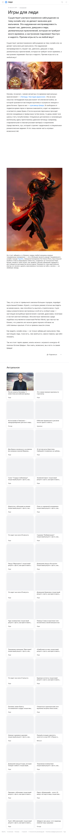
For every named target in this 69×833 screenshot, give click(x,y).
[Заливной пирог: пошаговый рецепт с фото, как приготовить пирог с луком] (48, 471)
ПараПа (20, 259)
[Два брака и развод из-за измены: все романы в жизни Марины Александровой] (20, 443)
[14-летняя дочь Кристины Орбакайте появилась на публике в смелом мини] (48, 443)
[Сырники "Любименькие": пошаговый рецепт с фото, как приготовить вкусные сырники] (48, 529)
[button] (34, 76)
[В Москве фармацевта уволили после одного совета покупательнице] (48, 414)
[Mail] (6, 2)
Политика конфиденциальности (54, 831)
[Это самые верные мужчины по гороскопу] (48, 386)
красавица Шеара (37, 105)
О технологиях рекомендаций (36, 831)
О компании (10, 831)
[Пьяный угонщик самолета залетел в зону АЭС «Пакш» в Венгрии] (48, 729)
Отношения (23, 7)
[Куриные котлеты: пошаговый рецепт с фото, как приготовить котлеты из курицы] (48, 672)
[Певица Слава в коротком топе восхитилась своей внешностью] (48, 614)
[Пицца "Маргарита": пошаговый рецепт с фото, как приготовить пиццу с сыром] (20, 557)
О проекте (24, 831)
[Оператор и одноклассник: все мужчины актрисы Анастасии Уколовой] (48, 700)
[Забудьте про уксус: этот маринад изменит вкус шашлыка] (48, 815)
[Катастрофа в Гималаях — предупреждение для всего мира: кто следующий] (20, 414)
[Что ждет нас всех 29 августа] (20, 586)
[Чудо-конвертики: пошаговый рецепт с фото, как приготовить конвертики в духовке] (20, 614)
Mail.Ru (4, 831)
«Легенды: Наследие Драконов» (33, 97)
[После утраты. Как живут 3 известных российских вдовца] (20, 386)
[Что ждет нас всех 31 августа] (20, 672)
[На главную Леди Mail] (10, 2)
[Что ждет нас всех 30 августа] (20, 529)
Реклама (17, 831)
